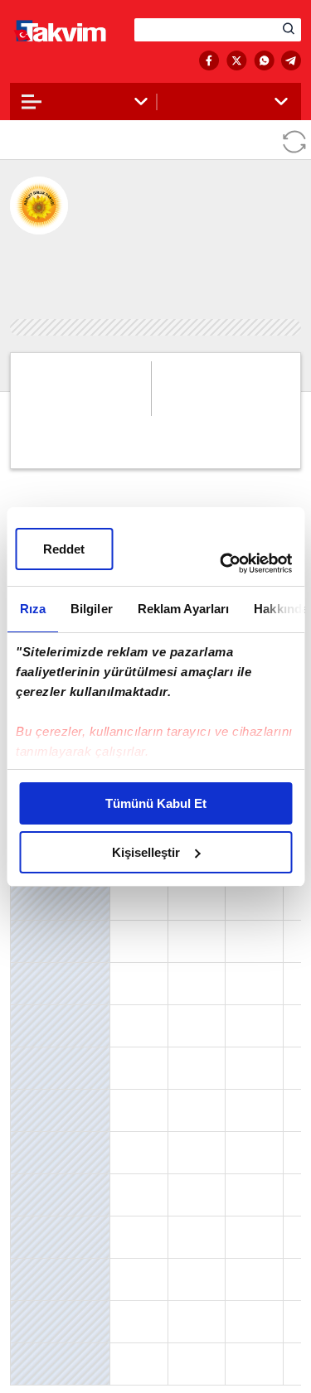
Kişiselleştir (146, 852)
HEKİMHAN (42, 1098)
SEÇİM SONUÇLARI (76, 61)
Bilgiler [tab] (91, 609)
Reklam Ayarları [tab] (183, 609)
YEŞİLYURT (38, 1310)
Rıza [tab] (32, 609)
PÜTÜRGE (37, 1225)
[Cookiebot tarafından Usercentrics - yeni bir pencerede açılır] (221, 563)
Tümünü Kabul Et (156, 803)
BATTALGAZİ (44, 929)
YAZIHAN (36, 1267)
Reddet (64, 549)
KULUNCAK (41, 1183)
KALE (27, 1141)
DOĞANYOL (41, 1056)
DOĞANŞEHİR (46, 1014)
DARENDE (37, 972)
